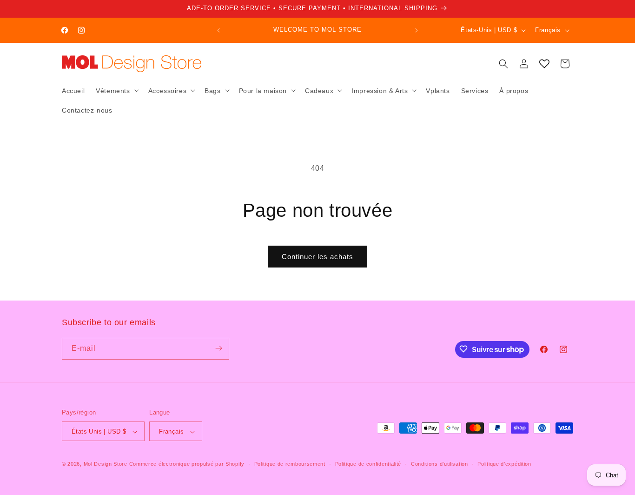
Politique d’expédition (504, 464)
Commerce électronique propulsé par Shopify (187, 464)
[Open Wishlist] (544, 64)
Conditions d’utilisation (439, 464)
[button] (116, 90)
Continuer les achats (317, 257)
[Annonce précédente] (218, 30)
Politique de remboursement (289, 464)
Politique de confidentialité (368, 464)
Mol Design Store (105, 464)
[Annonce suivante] (416, 30)
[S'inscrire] (218, 348)
